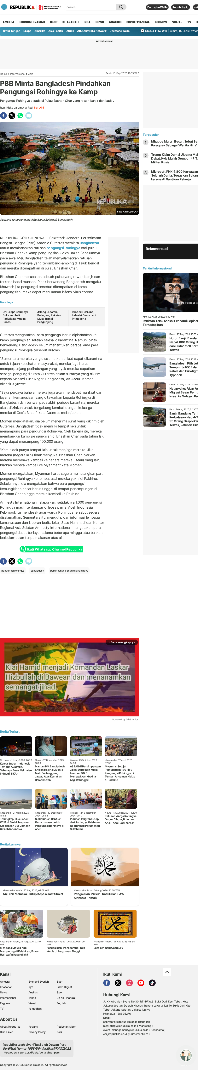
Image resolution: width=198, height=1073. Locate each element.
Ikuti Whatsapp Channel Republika (54, 549)
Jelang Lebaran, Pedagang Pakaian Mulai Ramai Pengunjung (49, 317)
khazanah (70, 22)
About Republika (10, 1026)
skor (53, 22)
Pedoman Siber (66, 1026)
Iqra (30, 987)
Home (3, 73)
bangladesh (37, 570)
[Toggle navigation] (4, 7)
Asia (30, 73)
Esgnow (5, 1003)
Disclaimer (6, 1032)
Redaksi (33, 1026)
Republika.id (180, 7)
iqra (87, 22)
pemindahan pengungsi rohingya (69, 570)
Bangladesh (89, 243)
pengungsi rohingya (12, 570)
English (61, 1003)
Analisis (33, 992)
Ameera (5, 981)
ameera (8, 22)
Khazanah (6, 987)
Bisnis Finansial (138, 22)
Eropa (27, 30)
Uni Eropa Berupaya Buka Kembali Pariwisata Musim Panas (15, 317)
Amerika (39, 30)
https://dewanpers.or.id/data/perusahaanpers (31, 1052)
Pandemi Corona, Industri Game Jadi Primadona (84, 315)
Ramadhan (35, 1008)
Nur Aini (39, 107)
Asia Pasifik (55, 30)
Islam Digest (64, 987)
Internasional (17, 73)
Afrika (70, 30)
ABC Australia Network (92, 30)
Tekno (32, 997)
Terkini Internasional (157, 268)
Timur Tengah (11, 30)
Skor (59, 981)
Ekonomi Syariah (32, 22)
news (100, 22)
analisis (115, 22)
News (3, 992)
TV (189, 22)
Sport (60, 992)
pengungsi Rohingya (63, 248)
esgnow (161, 22)
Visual (32, 1003)
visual (177, 22)
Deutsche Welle (157, 7)
